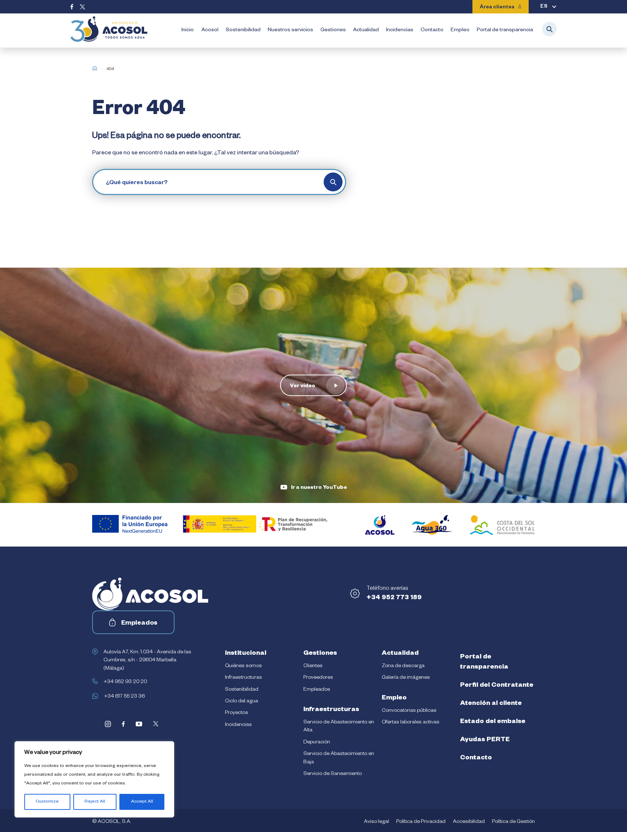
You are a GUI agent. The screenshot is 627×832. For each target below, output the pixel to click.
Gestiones (333, 30)
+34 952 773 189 (394, 598)
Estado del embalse (492, 722)
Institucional (245, 653)
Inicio (187, 30)
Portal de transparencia (505, 30)
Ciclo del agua (241, 702)
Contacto (432, 30)
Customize (47, 801)
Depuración (316, 743)
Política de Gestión (513, 822)
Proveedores (318, 678)
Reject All (95, 801)
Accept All (142, 801)
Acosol (209, 30)
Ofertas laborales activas (410, 723)
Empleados (139, 623)
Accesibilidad (469, 822)
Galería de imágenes (406, 678)
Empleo (460, 30)
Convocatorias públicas (409, 711)
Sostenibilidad (243, 30)
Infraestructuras (243, 678)
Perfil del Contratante (496, 685)
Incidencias (399, 30)
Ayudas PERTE (485, 740)
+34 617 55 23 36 (124, 697)
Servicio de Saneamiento (332, 774)
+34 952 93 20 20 (125, 682)
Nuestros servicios (290, 30)
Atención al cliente (491, 703)
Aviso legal (376, 822)
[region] (94, 779)
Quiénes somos (243, 666)
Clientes (313, 666)
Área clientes (497, 8)
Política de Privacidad (421, 822)
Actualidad (366, 30)
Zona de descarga (403, 666)
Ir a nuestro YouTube (319, 488)
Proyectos (236, 713)
